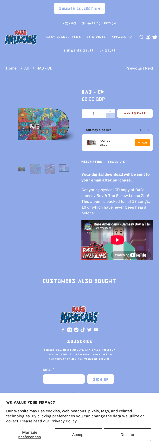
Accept (78, 434)
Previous (133, 68)
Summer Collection (79, 9)
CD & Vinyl (96, 37)
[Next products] (149, 130)
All (26, 68)
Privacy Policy (66, 359)
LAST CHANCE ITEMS (63, 37)
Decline (127, 434)
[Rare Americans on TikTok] (82, 331)
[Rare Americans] (21, 37)
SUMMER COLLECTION (99, 23)
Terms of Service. (97, 359)
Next (149, 68)
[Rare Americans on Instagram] (69, 331)
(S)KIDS (69, 23)
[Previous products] (140, 130)
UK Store (107, 50)
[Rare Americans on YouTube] (96, 331)
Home (11, 68)
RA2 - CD (105, 140)
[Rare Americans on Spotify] (76, 331)
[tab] (92, 162)
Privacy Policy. (64, 421)
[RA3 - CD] (42, 124)
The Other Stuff (78, 50)
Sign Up (101, 380)
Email (48, 369)
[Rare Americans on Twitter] (89, 331)
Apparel (118, 37)
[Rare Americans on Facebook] (63, 331)
